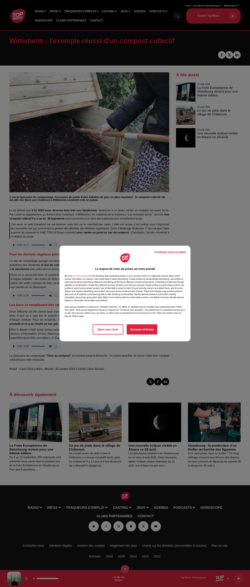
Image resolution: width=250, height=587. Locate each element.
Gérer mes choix (108, 329)
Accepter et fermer (142, 329)
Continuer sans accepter (170, 252)
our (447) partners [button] (80, 275)
